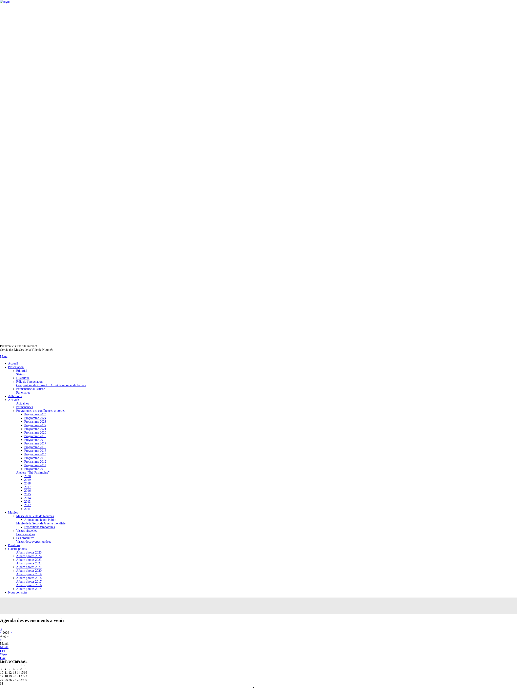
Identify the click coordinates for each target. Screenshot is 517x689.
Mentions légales (242, 687)
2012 (27, 505)
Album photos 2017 (29, 581)
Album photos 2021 (29, 567)
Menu (3, 356)
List (2, 650)
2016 (27, 490)
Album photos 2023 (29, 559)
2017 (27, 487)
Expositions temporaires (39, 527)
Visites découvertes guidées (33, 541)
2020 (27, 476)
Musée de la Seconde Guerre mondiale (40, 523)
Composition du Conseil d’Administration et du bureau (51, 385)
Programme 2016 (35, 447)
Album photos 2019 (29, 574)
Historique (22, 378)
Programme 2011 (35, 465)
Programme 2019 (35, 436)
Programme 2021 (35, 429)
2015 (27, 494)
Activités (13, 399)
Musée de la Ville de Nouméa (35, 516)
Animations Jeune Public (40, 519)
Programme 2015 (35, 450)
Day (2, 658)
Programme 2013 (35, 458)
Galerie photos (17, 548)
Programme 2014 (35, 454)
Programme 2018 (35, 439)
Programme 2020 (35, 432)
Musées (13, 512)
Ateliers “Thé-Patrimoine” (32, 472)
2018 (27, 483)
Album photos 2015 (29, 588)
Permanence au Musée (30, 389)
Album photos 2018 (29, 578)
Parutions (14, 545)
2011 (27, 508)
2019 (27, 479)
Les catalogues (25, 534)
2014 (27, 498)
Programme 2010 (35, 469)
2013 (27, 501)
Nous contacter (17, 592)
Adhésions (15, 396)
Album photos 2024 (29, 556)
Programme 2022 (35, 425)
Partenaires (23, 392)
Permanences (24, 407)
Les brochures (25, 538)
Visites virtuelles (26, 530)
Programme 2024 (35, 418)
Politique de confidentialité (269, 687)
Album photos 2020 (29, 570)
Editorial (21, 370)
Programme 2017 (35, 443)
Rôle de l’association (29, 381)
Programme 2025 (35, 414)
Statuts (20, 374)
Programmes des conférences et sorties (40, 410)
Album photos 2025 (29, 552)
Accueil (13, 363)
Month (4, 647)
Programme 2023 (35, 421)
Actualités (22, 403)
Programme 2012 (35, 461)
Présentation (16, 367)
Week (3, 654)
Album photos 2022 (29, 563)
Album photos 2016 (29, 585)
